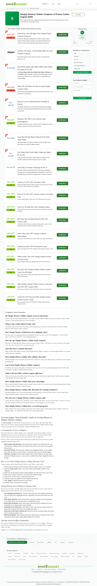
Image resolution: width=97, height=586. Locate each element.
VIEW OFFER (62, 52)
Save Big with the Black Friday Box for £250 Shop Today (33, 138)
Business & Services (41, 553)
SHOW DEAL (62, 68)
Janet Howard (77, 68)
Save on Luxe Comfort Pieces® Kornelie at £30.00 (33, 103)
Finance (10, 556)
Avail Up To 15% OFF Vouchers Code (31, 182)
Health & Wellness (44, 556)
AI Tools (10, 553)
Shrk (56, 542)
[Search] (90, 3)
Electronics (72, 553)
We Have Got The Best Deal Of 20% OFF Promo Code (32, 220)
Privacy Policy (62, 569)
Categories (45, 3)
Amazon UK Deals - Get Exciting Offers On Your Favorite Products (35, 52)
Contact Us (40, 569)
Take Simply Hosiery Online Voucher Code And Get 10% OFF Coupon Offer (34, 285)
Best (53, 3)
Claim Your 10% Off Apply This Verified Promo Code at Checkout (34, 35)
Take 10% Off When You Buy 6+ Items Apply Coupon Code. (33, 87)
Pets (73, 556)
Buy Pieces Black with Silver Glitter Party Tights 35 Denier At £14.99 (34, 68)
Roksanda (31, 542)
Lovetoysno (71, 542)
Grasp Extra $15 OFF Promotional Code (32, 246)
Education (64, 553)
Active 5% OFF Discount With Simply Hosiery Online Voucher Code (34, 298)
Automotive (25, 553)
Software (86, 556)
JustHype (49, 542)
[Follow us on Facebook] (90, 572)
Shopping (79, 556)
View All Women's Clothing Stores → (17, 542)
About (33, 569)
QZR (75, 53)
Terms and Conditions (50, 569)
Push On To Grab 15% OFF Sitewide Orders (33, 207)
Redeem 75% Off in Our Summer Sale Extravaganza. (31, 120)
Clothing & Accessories (54, 553)
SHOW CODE (62, 34)
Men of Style (40, 542)
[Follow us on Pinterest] (90, 578)
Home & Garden (54, 556)
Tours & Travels (22, 559)
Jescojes (76, 59)
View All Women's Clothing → (82, 72)
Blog (59, 3)
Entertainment (80, 553)
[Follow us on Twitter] (90, 575)
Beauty (32, 553)
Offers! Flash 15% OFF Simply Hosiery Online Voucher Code (34, 258)
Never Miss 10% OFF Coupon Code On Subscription (31, 235)
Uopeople (62, 542)
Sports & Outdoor (12, 559)
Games (24, 556)
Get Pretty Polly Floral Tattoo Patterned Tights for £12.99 (34, 153)
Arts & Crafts (17, 553)
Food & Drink (17, 556)
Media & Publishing (65, 556)
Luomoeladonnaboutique (79, 65)
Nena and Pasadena (78, 62)
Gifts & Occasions (33, 556)
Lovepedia (76, 56)
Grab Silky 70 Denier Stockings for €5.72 (32, 168)
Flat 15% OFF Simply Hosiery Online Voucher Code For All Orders (34, 271)
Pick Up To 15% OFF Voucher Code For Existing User (35, 195)
